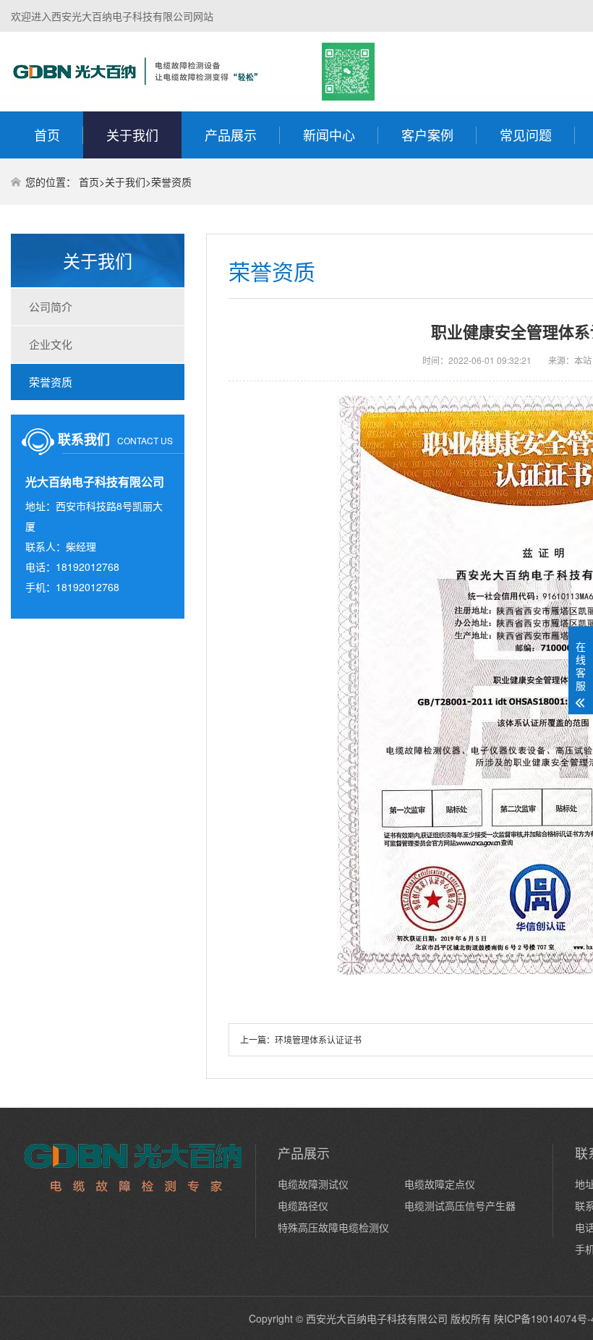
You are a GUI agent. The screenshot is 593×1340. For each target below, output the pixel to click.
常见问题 (526, 134)
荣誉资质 (171, 181)
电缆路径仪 (303, 1205)
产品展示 (231, 134)
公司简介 (50, 306)
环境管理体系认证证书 (318, 1039)
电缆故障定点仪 (439, 1183)
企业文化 (50, 344)
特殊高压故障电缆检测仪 (333, 1227)
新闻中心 (329, 134)
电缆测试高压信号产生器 (460, 1205)
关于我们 (132, 134)
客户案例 (427, 134)
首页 (47, 134)
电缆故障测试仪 (313, 1183)
